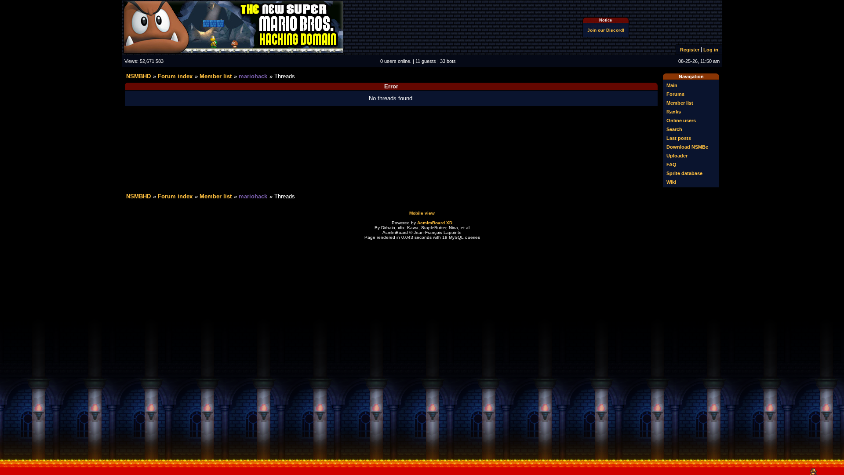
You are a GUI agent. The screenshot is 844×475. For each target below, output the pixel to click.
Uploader (677, 155)
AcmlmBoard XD (434, 222)
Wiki (671, 182)
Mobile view (422, 213)
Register (689, 49)
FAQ (671, 164)
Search (674, 129)
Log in (710, 49)
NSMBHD (138, 76)
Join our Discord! (605, 30)
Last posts (678, 138)
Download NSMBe (687, 147)
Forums (675, 94)
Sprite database (684, 173)
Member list (679, 103)
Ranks (673, 111)
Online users (681, 120)
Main (671, 85)
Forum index (175, 76)
